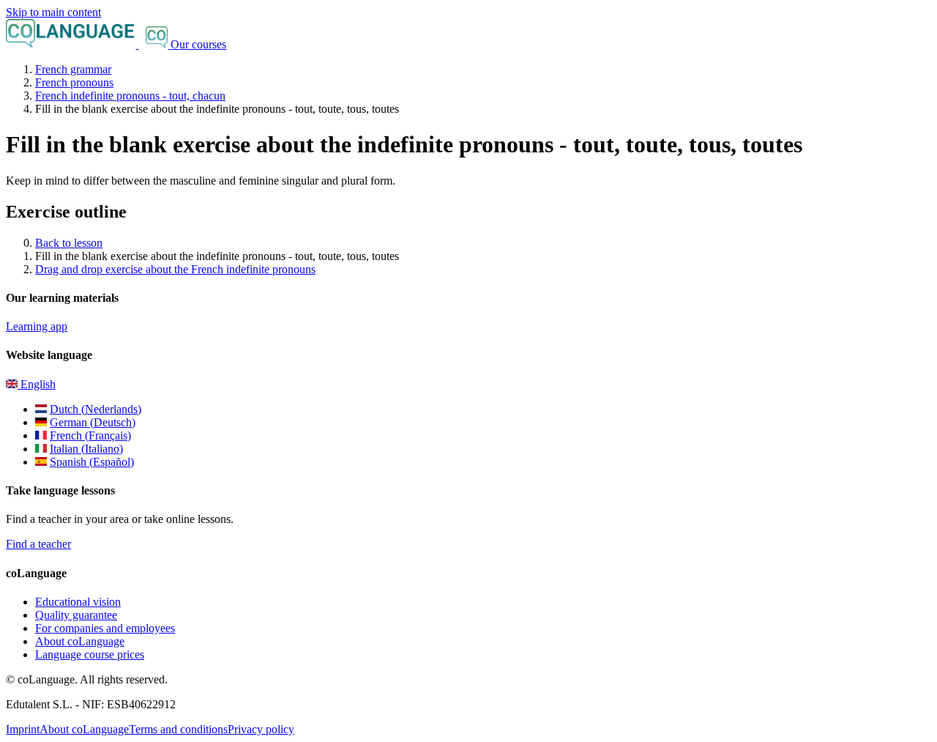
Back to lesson (68, 243)
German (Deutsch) (92, 422)
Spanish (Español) (92, 462)
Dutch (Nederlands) (95, 409)
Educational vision (78, 602)
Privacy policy (261, 729)
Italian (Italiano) (86, 448)
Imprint (23, 729)
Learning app (36, 326)
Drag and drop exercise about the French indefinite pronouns (175, 269)
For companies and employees (105, 628)
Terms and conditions (178, 729)
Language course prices (89, 654)
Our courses (198, 44)
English (37, 384)
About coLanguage (79, 641)
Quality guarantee (76, 615)
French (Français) (90, 435)
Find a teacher (38, 544)
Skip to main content (53, 12)
